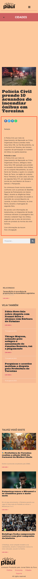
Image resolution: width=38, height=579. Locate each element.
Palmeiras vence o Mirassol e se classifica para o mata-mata (19, 493)
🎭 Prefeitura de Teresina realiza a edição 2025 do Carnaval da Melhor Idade (17, 455)
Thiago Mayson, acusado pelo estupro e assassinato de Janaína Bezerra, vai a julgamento (18, 342)
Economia (18, 570)
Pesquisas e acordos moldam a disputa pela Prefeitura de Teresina (18, 367)
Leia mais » (6, 298)
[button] (5, 121)
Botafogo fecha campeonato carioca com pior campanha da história (18, 536)
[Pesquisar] (32, 241)
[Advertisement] (19, 44)
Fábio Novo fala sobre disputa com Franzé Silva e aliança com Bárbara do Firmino (19, 316)
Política (9, 570)
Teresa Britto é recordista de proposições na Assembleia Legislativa (19, 292)
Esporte (19, 573)
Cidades (21, 17)
